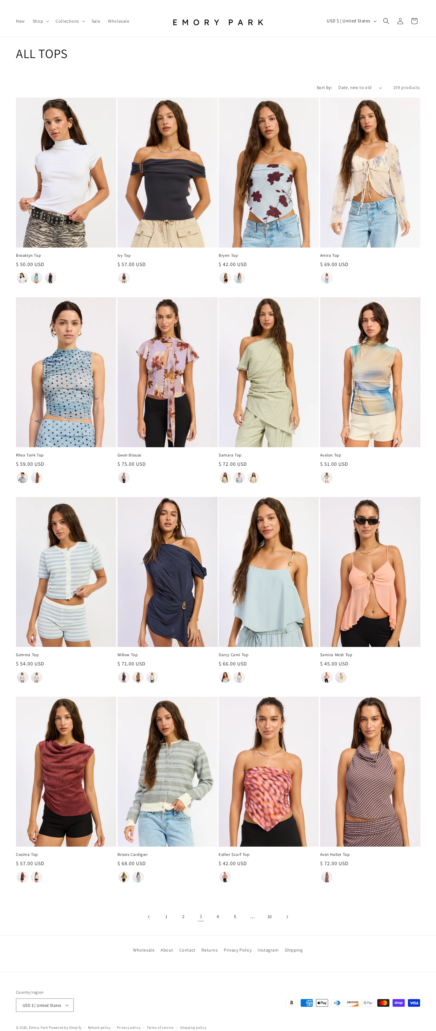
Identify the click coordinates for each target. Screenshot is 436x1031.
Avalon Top (330, 455)
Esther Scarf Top (234, 854)
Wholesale (143, 950)
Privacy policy (128, 1027)
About (167, 950)
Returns (209, 950)
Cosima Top (27, 854)
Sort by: (324, 87)
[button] (40, 20)
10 (269, 916)
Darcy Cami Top (233, 654)
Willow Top (127, 654)
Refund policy (99, 1027)
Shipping (294, 950)
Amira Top (329, 255)
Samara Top (230, 455)
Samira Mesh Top (336, 654)
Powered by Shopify (65, 1027)
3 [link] (200, 916)
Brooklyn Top (28, 255)
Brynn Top (228, 255)
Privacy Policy (238, 950)
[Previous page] (149, 917)
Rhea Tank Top (30, 455)
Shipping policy (193, 1027)
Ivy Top (124, 255)
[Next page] (287, 917)
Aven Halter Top (335, 854)
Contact (187, 950)
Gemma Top (27, 654)
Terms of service (160, 1027)
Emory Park (38, 1027)
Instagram (268, 950)
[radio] (22, 278)
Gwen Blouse (129, 455)
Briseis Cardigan (132, 854)
